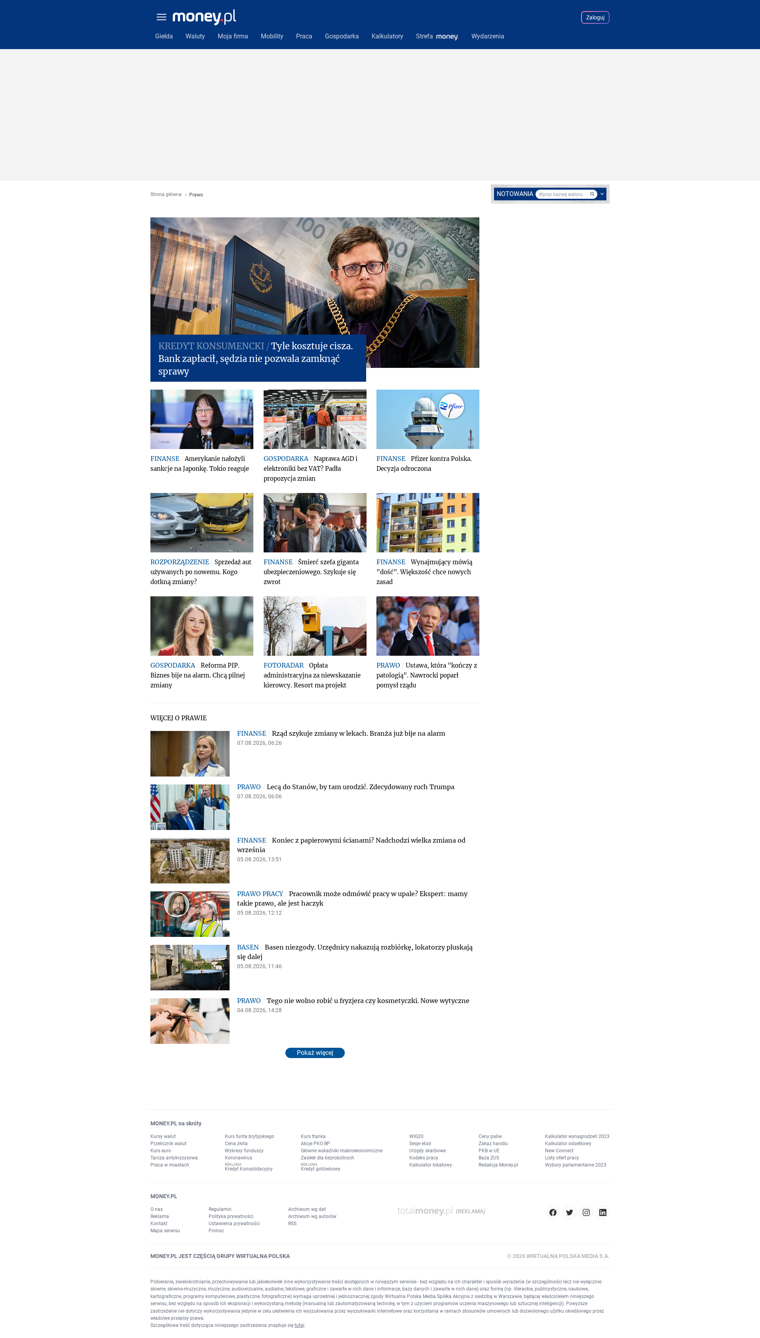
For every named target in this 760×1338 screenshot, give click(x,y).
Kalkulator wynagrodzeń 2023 (577, 1136)
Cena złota (236, 1143)
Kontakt (158, 1223)
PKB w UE (489, 1150)
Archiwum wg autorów (312, 1216)
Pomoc (216, 1230)
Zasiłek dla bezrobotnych (327, 1158)
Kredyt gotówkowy (320, 1169)
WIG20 (416, 1136)
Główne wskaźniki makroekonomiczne (341, 1150)
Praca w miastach (169, 1165)
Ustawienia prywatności (234, 1223)
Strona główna (166, 194)
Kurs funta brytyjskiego (249, 1136)
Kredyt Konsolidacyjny (249, 1169)
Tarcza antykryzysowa (174, 1158)
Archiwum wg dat (307, 1209)
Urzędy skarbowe (427, 1150)
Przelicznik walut (168, 1143)
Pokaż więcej (315, 1052)
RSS (292, 1223)
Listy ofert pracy (562, 1158)
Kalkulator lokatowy (430, 1165)
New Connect (559, 1150)
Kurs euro (160, 1150)
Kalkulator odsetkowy (568, 1143)
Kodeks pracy (423, 1158)
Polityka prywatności (231, 1216)
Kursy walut (163, 1136)
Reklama (159, 1216)
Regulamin (220, 1209)
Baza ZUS (489, 1158)
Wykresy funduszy (244, 1150)
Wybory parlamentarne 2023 (575, 1165)
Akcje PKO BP (315, 1143)
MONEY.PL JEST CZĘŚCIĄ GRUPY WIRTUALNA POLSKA (220, 1256)
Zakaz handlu (493, 1143)
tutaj (299, 1325)
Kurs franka (313, 1136)
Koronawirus (238, 1158)
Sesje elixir (420, 1143)
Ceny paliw (490, 1136)
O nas (156, 1209)
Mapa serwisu (165, 1230)
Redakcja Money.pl (498, 1165)
